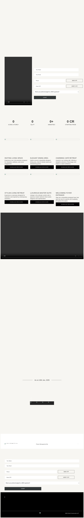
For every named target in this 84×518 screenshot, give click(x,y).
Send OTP (74, 80)
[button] (42, 53)
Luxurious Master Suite (40, 193)
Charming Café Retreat (66, 158)
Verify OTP (74, 86)
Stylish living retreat (14, 193)
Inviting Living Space (14, 158)
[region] (42, 395)
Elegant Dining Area (39, 158)
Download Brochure (16, 167)
